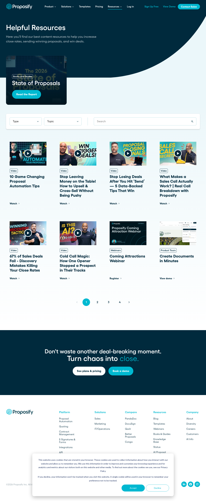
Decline (157, 488)
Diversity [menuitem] (191, 423)
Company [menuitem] (192, 412)
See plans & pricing (89, 371)
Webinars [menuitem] (158, 428)
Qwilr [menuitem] (128, 428)
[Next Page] (129, 302)
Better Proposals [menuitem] (130, 435)
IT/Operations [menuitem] (102, 428)
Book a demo (121, 371)
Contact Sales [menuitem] (189, 6)
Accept (133, 488)
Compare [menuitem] (131, 412)
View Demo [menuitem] (169, 6)
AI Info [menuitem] (189, 439)
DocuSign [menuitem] (130, 423)
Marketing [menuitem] (100, 423)
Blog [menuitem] (155, 418)
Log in (130, 6)
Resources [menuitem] (159, 412)
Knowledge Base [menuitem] (159, 440)
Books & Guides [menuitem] (161, 434)
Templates (84, 6)
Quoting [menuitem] (63, 426)
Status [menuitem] (156, 447)
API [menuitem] (61, 452)
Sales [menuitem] (97, 418)
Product (49, 6)
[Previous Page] (76, 302)
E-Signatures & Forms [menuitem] (67, 440)
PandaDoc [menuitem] (131, 418)
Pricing (99, 6)
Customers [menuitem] (192, 434)
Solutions (66, 6)
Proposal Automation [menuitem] (65, 420)
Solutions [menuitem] (100, 412)
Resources (114, 6)
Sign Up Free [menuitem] (151, 6)
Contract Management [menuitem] (66, 433)
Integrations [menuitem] (66, 447)
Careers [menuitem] (190, 428)
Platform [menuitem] (64, 412)
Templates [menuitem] (159, 423)
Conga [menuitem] (129, 441)
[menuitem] (184, 484)
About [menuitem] (189, 418)
